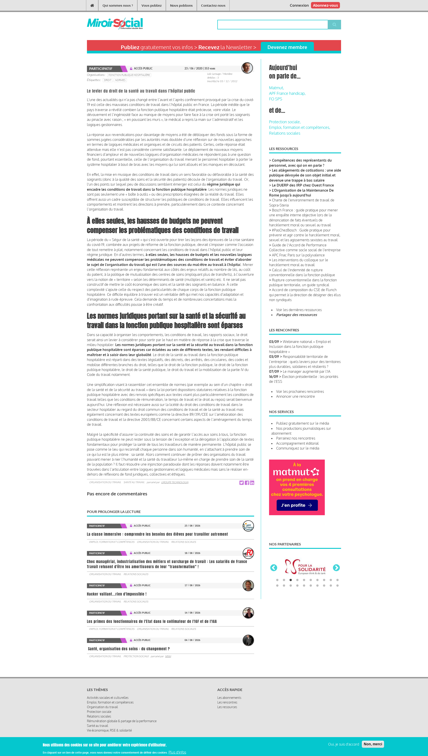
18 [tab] (324, 586)
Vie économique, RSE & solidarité (109, 730)
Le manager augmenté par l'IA (306, 371)
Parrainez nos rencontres (295, 438)
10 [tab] (337, 580)
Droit (107, 80)
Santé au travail (133, 482)
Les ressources (227, 707)
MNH (168, 656)
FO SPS (275, 98)
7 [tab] (317, 580)
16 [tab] (311, 586)
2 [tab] (284, 580)
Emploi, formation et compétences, (299, 127)
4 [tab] (297, 580)
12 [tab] (284, 586)
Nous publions (181, 5)
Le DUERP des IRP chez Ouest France (303, 185)
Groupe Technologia (174, 482)
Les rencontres (227, 702)
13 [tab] (290, 586)
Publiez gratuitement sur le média (302, 423)
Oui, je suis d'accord (343, 744)
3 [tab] (290, 580)
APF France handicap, (287, 93)
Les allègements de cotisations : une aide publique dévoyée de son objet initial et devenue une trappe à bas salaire (305, 175)
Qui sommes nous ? (118, 5)
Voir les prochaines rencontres (300, 391)
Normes (120, 80)
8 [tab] (324, 580)
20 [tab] (337, 586)
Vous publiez (152, 5)
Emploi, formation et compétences (111, 541)
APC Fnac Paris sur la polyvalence (298, 255)
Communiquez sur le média (297, 448)
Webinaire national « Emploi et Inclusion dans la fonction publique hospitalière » (300, 346)
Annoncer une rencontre (295, 396)
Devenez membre (287, 47)
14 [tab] (297, 586)
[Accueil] (107, 24)
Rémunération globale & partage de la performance (121, 721)
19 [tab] (331, 586)
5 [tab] (304, 580)
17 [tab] (317, 586)
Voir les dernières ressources (299, 310)
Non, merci (373, 744)
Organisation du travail (105, 482)
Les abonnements (229, 697)
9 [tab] (331, 580)
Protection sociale (136, 656)
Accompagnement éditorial (297, 443)
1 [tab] (277, 580)
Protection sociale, (285, 121)
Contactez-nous (213, 5)
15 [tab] (304, 586)
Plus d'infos (177, 752)
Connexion (299, 5)
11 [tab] (277, 586)
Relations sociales (183, 541)
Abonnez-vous (325, 5)
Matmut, (276, 87)
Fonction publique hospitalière (129, 75)
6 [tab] (311, 580)
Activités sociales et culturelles (107, 697)
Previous (273, 568)
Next (336, 568)
